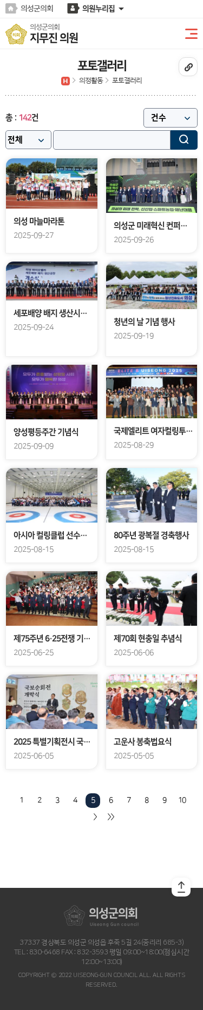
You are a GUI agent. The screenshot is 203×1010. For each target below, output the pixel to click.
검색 (184, 140)
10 (182, 800)
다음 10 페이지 (94, 817)
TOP (181, 887)
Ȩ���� (65, 81)
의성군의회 (37, 8)
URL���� (188, 66)
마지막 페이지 (110, 817)
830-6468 (44, 952)
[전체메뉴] (189, 34)
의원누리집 (98, 8)
